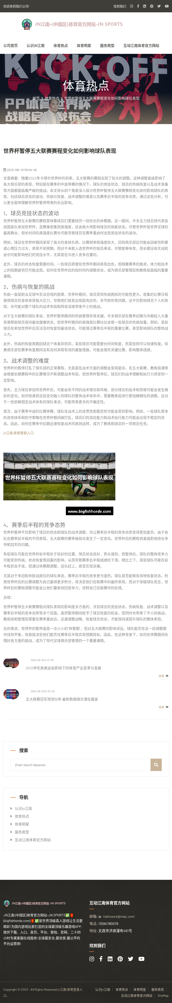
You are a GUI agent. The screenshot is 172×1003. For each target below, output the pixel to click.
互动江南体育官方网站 (141, 45)
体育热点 (61, 45)
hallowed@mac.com (119, 916)
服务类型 (107, 45)
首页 (36, 98)
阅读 (162, 676)
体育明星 (84, 45)
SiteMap (163, 995)
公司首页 (10, 45)
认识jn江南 (36, 45)
